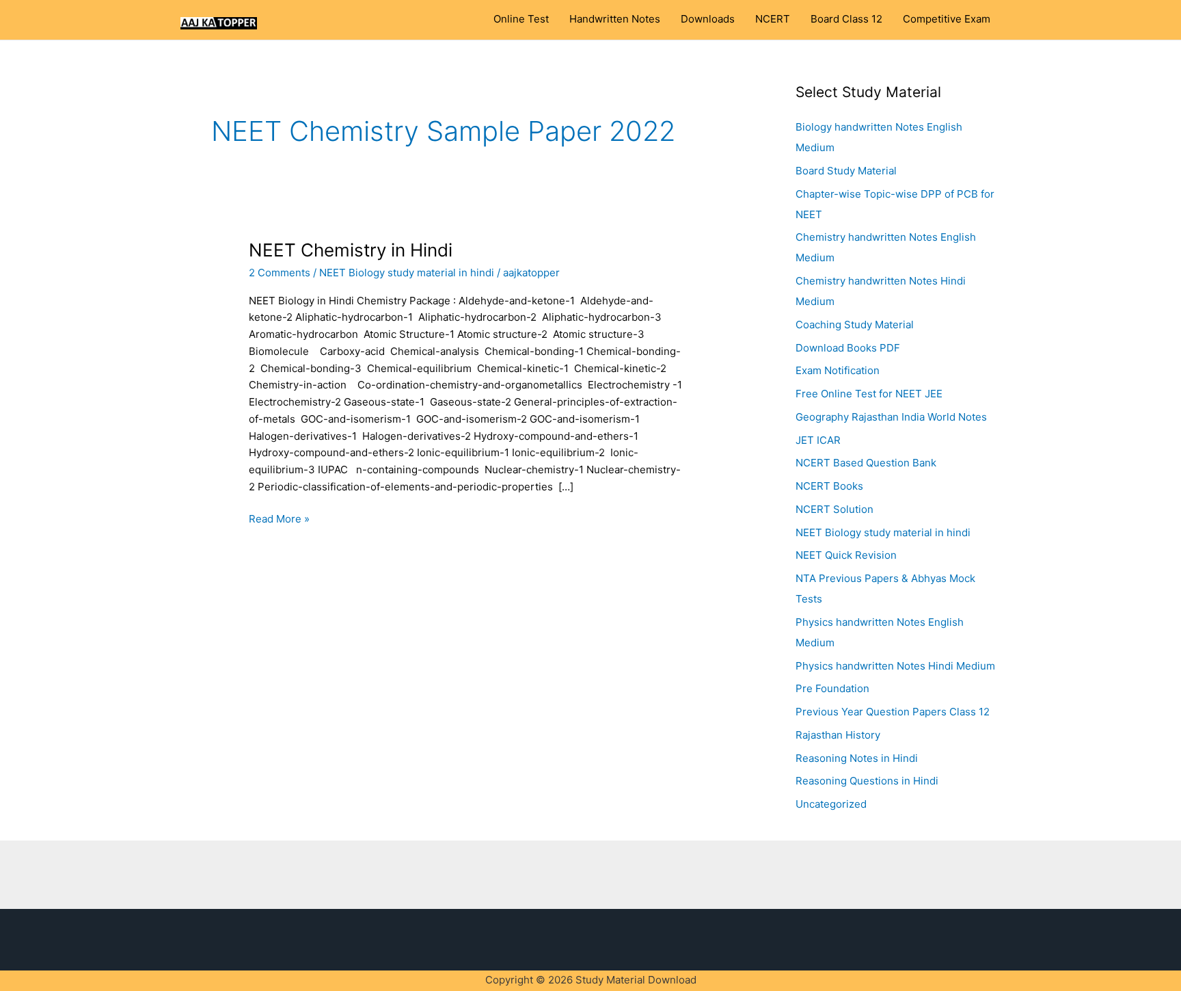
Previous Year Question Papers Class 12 (893, 711)
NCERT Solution (834, 509)
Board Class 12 (846, 19)
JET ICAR (818, 440)
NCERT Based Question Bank (866, 462)
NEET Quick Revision (846, 555)
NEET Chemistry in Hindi (350, 250)
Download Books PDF (848, 347)
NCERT (772, 19)
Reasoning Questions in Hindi (867, 780)
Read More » (279, 518)
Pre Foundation (832, 688)
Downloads (708, 19)
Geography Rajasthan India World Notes (891, 416)
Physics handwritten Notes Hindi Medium (895, 665)
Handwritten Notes (614, 19)
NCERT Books (829, 485)
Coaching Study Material (855, 324)
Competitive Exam (946, 19)
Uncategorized (831, 803)
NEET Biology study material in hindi (406, 272)
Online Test (521, 19)
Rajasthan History (838, 734)
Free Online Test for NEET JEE (869, 393)
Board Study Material (846, 170)
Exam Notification (838, 370)
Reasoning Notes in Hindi (857, 758)
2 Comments (279, 272)
